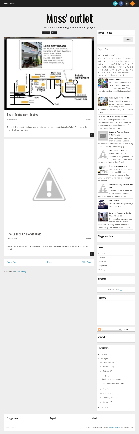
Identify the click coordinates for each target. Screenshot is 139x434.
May (104, 389)
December (107, 362)
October (106, 371)
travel (100, 270)
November (107, 367)
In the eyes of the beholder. (120, 98)
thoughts (101, 266)
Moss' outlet (69, 18)
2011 (103, 407)
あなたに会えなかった (107, 55)
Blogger (120, 289)
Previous (46, 33)
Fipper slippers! (115, 79)
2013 (103, 354)
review (100, 262)
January (106, 402)
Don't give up (114, 200)
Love (100, 257)
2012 (103, 359)
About (12, 3)
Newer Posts (12, 262)
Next (53, 33)
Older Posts (86, 262)
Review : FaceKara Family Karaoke (113, 116)
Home (6, 3)
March (105, 393)
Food (100, 253)
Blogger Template (114, 427)
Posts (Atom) (20, 272)
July (104, 375)
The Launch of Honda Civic (24, 234)
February (106, 398)
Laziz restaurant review (22, 114)
